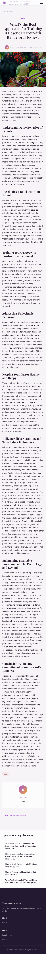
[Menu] (41, 3)
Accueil (5, 12)
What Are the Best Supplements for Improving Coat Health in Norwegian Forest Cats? (20, 846)
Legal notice (7, 935)
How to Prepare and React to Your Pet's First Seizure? (21, 873)
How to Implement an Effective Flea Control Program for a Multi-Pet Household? (20, 856)
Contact (5, 939)
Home (4, 922)
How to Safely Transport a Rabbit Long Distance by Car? (21, 865)
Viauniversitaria (11, 902)
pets (11, 12)
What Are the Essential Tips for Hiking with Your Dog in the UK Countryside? (21, 881)
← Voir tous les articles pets (14, 815)
